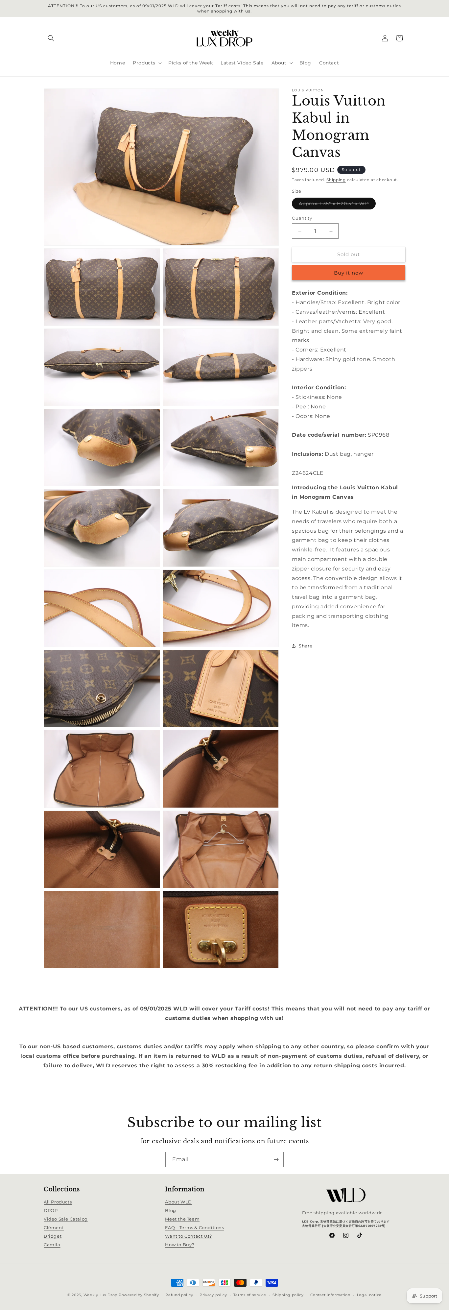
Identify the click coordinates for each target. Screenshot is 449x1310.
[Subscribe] (276, 1159)
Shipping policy (288, 1294)
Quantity (302, 218)
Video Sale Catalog (66, 1219)
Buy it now (348, 273)
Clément (54, 1227)
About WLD (178, 1202)
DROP (51, 1210)
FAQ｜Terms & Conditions (194, 1227)
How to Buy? (179, 1245)
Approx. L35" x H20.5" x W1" (337, 204)
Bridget (52, 1236)
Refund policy (179, 1294)
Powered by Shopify (139, 1295)
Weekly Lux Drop (100, 1295)
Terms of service (249, 1294)
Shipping (336, 179)
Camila (52, 1245)
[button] (51, 38)
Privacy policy (213, 1294)
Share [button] (305, 646)
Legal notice (369, 1294)
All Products (58, 1202)
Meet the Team (182, 1219)
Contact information (330, 1294)
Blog (170, 1210)
